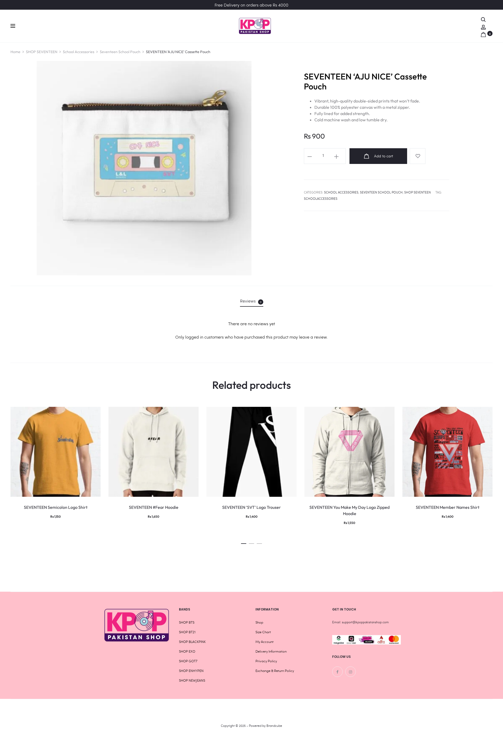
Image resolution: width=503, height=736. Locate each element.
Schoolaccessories (320, 198)
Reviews (250, 301)
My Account (264, 641)
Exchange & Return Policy (274, 670)
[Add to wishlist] (417, 156)
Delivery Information (271, 651)
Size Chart (263, 632)
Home (15, 51)
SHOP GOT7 (188, 661)
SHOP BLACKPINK (192, 641)
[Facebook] (337, 671)
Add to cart (383, 155)
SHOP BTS (186, 622)
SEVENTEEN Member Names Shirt (447, 507)
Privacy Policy (266, 661)
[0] (483, 33)
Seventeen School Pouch (120, 51)
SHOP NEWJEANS (192, 680)
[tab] (251, 301)
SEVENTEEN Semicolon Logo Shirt (56, 507)
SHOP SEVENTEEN (41, 51)
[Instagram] (350, 671)
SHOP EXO (187, 651)
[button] (244, 542)
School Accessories (78, 51)
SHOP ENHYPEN (191, 670)
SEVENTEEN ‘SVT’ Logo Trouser (251, 507)
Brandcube (274, 725)
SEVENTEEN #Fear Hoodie (153, 507)
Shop (259, 622)
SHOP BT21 (187, 632)
